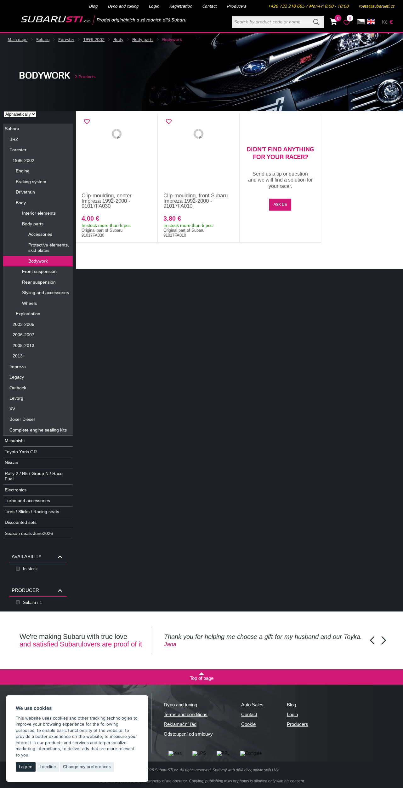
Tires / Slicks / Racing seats (32, 511)
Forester (66, 39)
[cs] (361, 21)
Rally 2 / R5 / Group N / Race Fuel (34, 476)
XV (12, 408)
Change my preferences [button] (87, 766)
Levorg (16, 398)
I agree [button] (25, 766)
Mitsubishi (15, 440)
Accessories (40, 234)
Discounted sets (21, 522)
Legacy (16, 377)
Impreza (17, 366)
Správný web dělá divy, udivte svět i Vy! (246, 770)
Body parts (142, 39)
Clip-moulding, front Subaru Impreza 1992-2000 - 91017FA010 (195, 201)
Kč (384, 22)
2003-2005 (23, 324)
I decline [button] (48, 766)
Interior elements (39, 213)
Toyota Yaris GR (21, 451)
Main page (17, 39)
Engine (23, 170)
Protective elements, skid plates (48, 247)
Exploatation (28, 313)
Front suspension (39, 271)
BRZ (13, 139)
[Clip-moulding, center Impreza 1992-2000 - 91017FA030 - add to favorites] (87, 122)
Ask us (280, 204)
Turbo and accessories (27, 500)
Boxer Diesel (22, 419)
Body (118, 39)
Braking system (31, 181)
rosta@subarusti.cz (376, 6)
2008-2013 (23, 345)
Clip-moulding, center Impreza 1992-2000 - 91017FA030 (107, 201)
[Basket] (333, 22)
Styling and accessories (45, 292)
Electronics (15, 489)
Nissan (11, 462)
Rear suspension (39, 282)
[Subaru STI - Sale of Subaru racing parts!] (93, 19)
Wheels (29, 303)
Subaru (42, 39)
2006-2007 (23, 334)
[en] (371, 21)
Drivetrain (25, 191)
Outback (17, 387)
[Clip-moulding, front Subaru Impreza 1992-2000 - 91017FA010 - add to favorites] (169, 122)
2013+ (19, 355)
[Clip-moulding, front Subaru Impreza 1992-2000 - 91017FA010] (199, 153)
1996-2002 (94, 39)
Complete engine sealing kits (38, 429)
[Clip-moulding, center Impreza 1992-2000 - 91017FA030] (117, 153)
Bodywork (38, 261)
